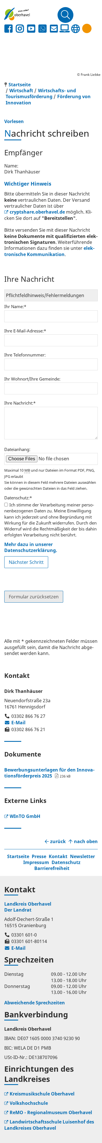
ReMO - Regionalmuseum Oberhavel (51, 1112)
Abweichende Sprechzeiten (34, 1003)
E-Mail (15, 722)
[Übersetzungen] (75, 29)
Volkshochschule (29, 1103)
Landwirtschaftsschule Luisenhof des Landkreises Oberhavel (49, 1125)
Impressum (36, 862)
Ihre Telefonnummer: (25, 355)
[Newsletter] (54, 29)
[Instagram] (20, 29)
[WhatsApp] (42, 29)
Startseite (18, 856)
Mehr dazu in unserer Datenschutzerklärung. (30, 547)
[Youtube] (31, 29)
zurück (58, 842)
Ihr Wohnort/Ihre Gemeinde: (32, 379)
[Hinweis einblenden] (87, 28)
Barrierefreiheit (51, 868)
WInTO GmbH (25, 816)
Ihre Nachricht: (20, 403)
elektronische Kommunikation (49, 251)
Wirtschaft (21, 90)
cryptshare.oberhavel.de (37, 212)
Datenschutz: (18, 497)
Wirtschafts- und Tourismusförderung (41, 93)
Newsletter (82, 856)
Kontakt (58, 856)
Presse (39, 856)
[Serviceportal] (65, 28)
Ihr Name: (15, 306)
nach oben (86, 842)
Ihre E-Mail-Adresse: (25, 331)
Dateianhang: (17, 449)
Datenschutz (66, 862)
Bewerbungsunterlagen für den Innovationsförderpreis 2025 (49, 773)
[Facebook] (8, 29)
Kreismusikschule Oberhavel (42, 1094)
